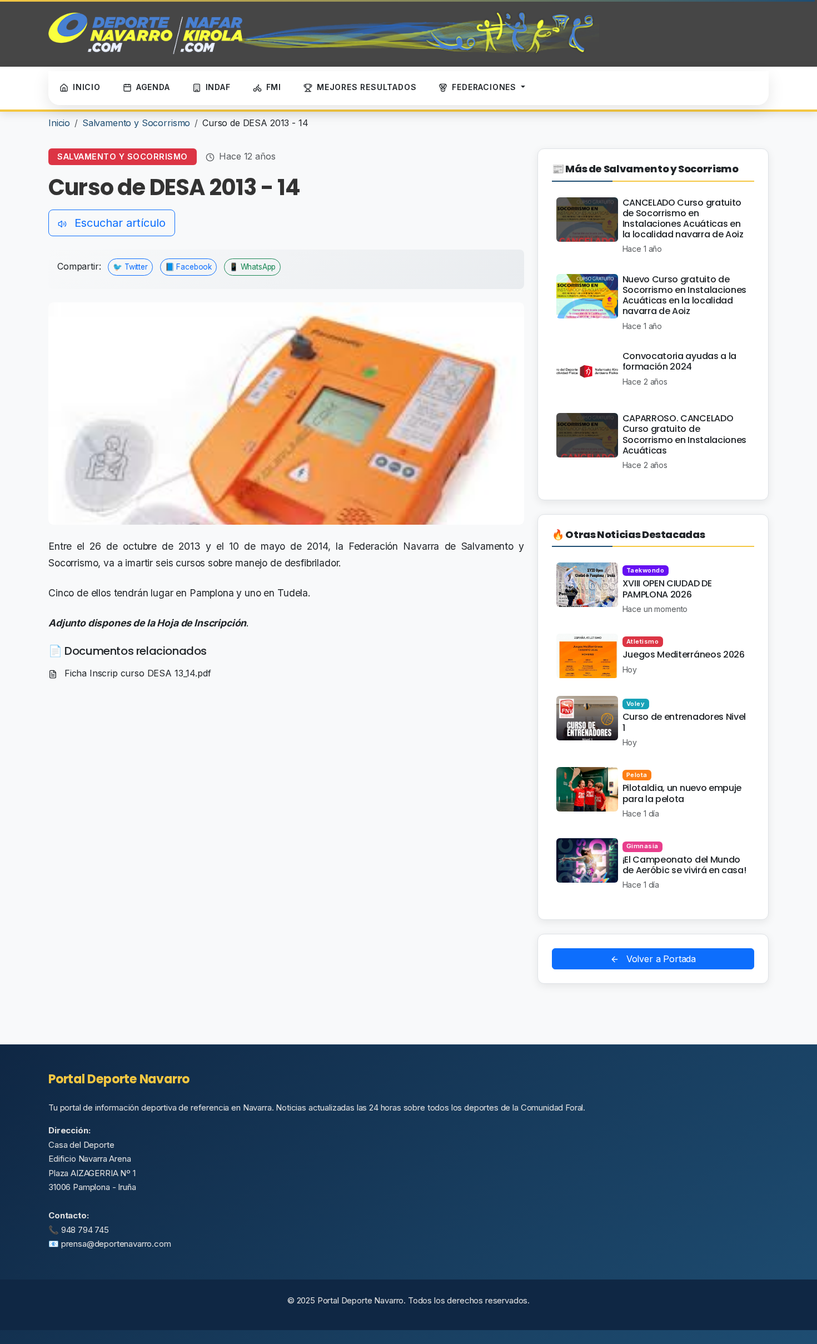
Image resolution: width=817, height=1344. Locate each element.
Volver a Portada (660, 958)
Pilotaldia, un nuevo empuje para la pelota (681, 793)
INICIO (87, 87)
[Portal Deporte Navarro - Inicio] (323, 33)
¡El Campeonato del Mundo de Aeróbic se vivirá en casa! (684, 865)
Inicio (59, 122)
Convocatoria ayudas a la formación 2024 (679, 361)
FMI (273, 87)
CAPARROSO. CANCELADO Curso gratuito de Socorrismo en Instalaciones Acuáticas (684, 434)
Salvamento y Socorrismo (136, 122)
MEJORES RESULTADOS (366, 87)
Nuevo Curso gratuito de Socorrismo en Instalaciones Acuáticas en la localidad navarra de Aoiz (684, 295)
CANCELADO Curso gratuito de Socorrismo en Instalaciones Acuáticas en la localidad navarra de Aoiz (683, 218)
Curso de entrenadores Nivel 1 (684, 722)
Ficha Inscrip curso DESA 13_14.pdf (136, 673)
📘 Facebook (188, 266)
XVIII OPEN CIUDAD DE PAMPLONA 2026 (667, 588)
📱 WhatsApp (252, 266)
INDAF (218, 87)
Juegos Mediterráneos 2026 (683, 654)
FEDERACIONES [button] (485, 87)
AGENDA (153, 87)
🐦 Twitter (130, 266)
